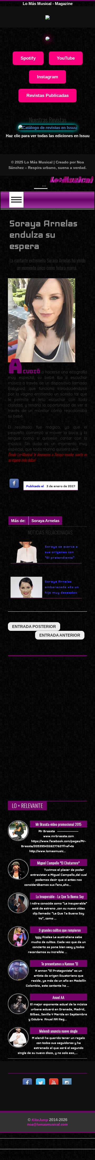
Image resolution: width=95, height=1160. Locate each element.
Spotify (28, 58)
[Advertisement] (51, 504)
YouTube (66, 58)
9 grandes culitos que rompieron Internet (60, 933)
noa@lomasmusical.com (47, 1124)
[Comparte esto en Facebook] (14, 483)
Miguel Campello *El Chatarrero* (58, 862)
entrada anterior (59, 635)
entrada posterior (34, 626)
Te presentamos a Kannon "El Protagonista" (59, 966)
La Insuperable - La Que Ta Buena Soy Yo (60, 899)
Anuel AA (58, 997)
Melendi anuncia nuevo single (58, 1031)
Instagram (47, 76)
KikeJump (40, 1120)
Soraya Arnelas (45, 520)
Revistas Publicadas (47, 95)
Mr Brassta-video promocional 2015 (59, 824)
